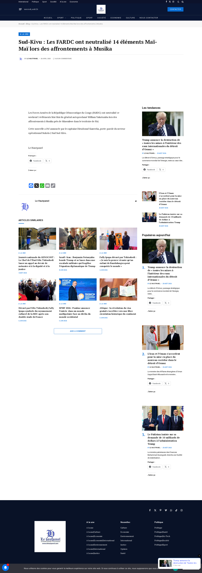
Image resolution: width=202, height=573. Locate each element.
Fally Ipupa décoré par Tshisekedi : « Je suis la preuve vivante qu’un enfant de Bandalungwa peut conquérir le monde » (118, 262)
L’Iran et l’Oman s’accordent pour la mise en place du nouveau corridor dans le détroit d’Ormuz (170, 198)
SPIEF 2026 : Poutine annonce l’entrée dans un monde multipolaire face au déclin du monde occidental (75, 312)
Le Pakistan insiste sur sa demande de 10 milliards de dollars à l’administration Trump (170, 218)
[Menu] (20, 9)
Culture (130, 18)
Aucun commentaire (63, 59)
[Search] (182, 1)
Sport (44, 2)
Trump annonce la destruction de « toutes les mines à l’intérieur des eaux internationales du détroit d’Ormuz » (161, 144)
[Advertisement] (101, 81)
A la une (63, 2)
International (23, 2)
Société (53, 2)
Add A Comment (78, 331)
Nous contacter (149, 18)
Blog (28, 24)
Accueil (48, 18)
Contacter (175, 9)
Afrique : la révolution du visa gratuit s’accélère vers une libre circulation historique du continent (118, 311)
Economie (74, 2)
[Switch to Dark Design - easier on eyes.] (178, 2)
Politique (35, 2)
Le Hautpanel (32, 59)
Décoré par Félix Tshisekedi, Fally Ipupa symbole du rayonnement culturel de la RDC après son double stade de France (36, 312)
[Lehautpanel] (101, 9)
